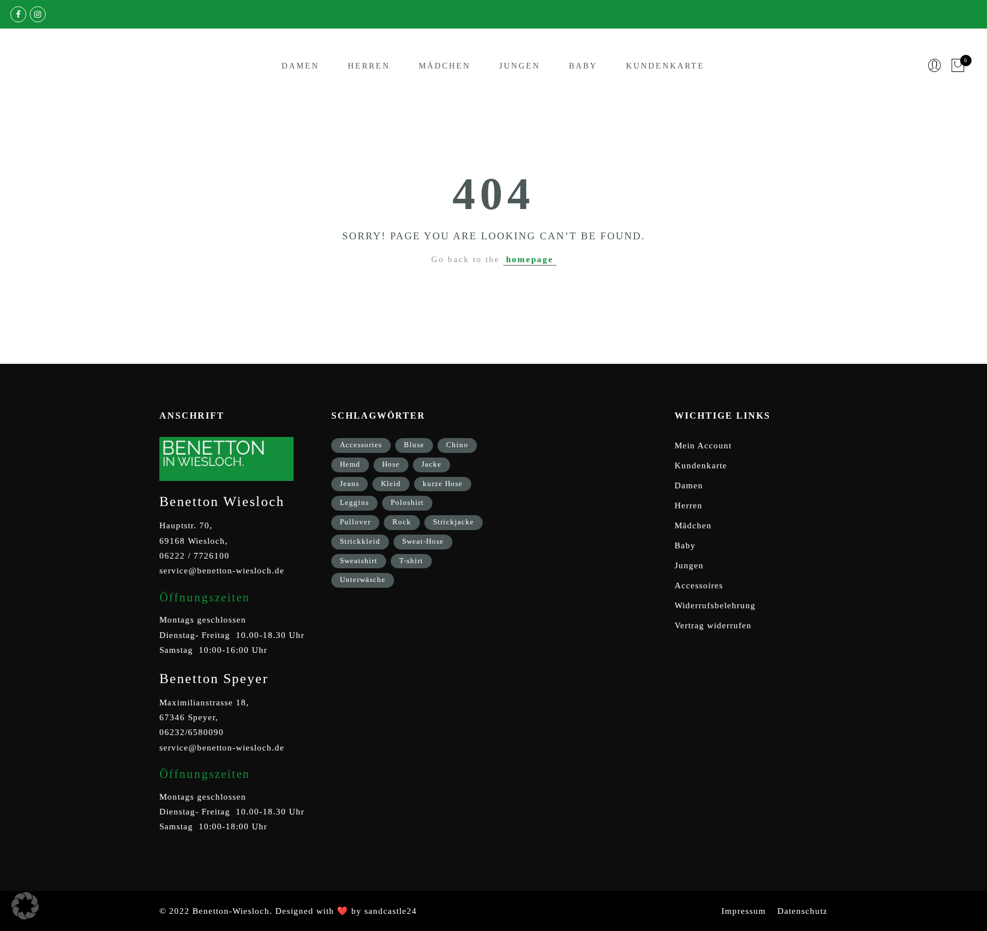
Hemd (350, 464)
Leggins (354, 502)
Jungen (519, 66)
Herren (369, 66)
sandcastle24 (390, 911)
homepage (529, 259)
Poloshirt (407, 502)
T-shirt (411, 560)
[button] (25, 906)
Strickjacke (453, 521)
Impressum (743, 911)
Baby (583, 66)
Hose (391, 464)
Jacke (432, 464)
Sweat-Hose (423, 541)
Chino (457, 444)
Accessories (361, 444)
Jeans (349, 483)
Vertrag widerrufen (713, 625)
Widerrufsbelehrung (715, 605)
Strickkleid (360, 541)
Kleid (391, 483)
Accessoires (699, 585)
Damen (300, 66)
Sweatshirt (359, 560)
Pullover (355, 521)
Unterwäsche (363, 579)
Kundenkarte (665, 66)
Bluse (414, 444)
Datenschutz (802, 911)
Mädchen (445, 66)
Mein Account (703, 445)
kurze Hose (443, 483)
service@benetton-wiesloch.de (221, 570)
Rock (401, 521)
